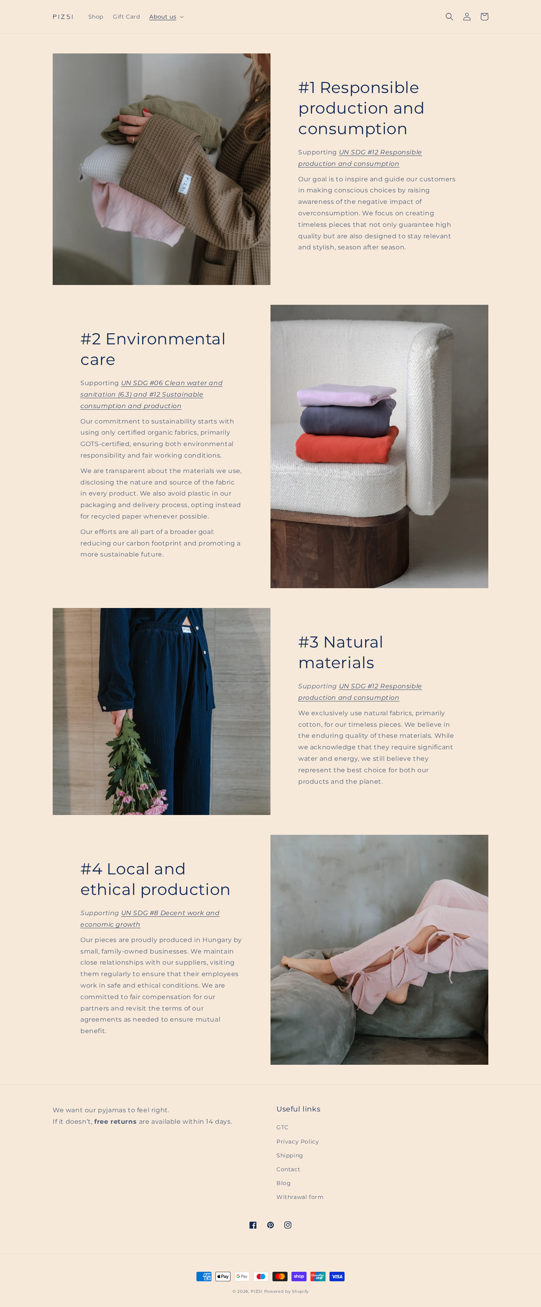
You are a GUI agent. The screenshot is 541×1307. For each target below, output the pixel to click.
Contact (288, 1169)
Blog (283, 1183)
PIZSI (257, 1291)
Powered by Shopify (286, 1291)
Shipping (289, 1155)
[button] (166, 16)
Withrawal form (300, 1197)
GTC (282, 1127)
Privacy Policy (297, 1141)
